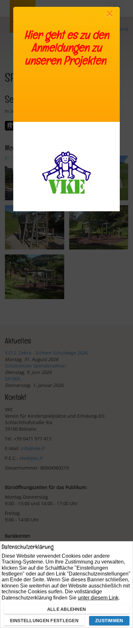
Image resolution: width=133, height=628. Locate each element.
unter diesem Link (98, 597)
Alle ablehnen (66, 609)
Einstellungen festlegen (44, 620)
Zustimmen (109, 620)
